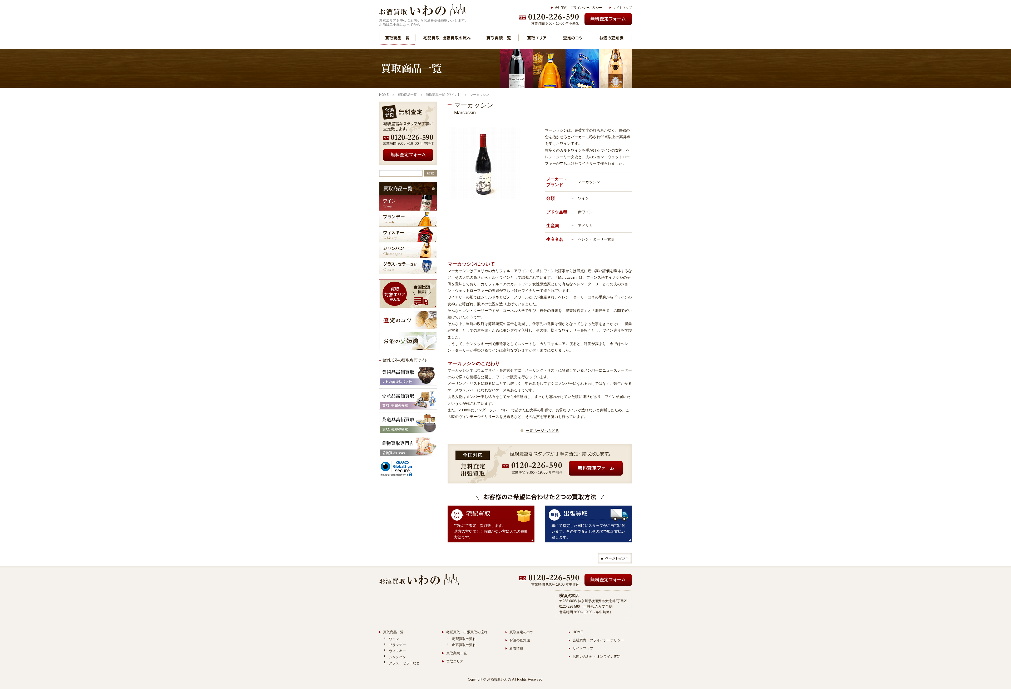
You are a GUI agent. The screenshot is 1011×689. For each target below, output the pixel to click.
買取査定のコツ (521, 632)
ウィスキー (408, 234)
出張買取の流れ (464, 645)
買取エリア (537, 38)
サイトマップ (622, 7)
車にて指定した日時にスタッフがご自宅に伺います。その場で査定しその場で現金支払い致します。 (588, 531)
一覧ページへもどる (542, 430)
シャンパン (408, 250)
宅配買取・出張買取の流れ (447, 38)
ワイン (408, 203)
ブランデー (408, 218)
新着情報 (516, 648)
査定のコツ (573, 38)
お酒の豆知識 (611, 38)
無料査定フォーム (608, 19)
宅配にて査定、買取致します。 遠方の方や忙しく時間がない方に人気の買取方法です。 (491, 531)
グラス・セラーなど (408, 266)
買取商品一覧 (397, 38)
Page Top (615, 558)
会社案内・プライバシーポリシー (578, 7)
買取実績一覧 (498, 38)
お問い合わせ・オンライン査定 (597, 656)
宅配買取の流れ (464, 639)
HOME (578, 632)
